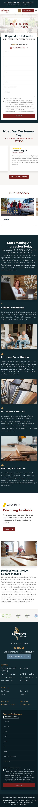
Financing (9, 529)
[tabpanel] (17, 211)
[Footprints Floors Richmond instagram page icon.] (18, 648)
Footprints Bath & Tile (17, 657)
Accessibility (11, 802)
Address (5, 72)
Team (6, 219)
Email (5, 67)
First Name (6, 51)
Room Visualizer (8, 704)
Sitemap (19, 802)
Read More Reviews (19, 177)
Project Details (7, 92)
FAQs (3, 694)
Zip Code (6, 82)
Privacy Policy (20, 111)
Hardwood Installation (8, 674)
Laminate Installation (8, 677)
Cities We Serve (26, 704)
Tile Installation (25, 668)
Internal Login (23, 804)
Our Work (24, 701)
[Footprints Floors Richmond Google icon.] (23, 648)
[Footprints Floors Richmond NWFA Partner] (14, 615)
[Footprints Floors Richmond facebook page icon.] (15, 648)
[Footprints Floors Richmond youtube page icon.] (20, 648)
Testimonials (24, 691)
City (4, 77)
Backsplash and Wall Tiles (28, 677)
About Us (5, 688)
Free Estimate (28, 10)
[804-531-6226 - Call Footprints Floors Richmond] (19, 11)
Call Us (14, 44)
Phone (5, 62)
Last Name (6, 57)
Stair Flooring (24, 681)
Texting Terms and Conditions (12, 98)
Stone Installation (7, 681)
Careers (22, 694)
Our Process (5, 691)
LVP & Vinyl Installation (27, 674)
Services (4, 665)
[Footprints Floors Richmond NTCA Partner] (32, 615)
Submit (19, 116)
